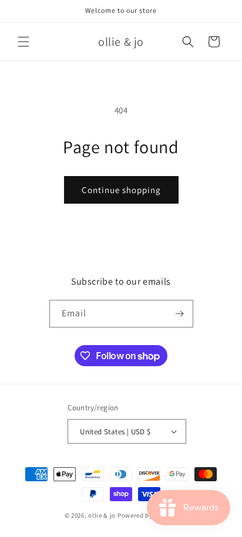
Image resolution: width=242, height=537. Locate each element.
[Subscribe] (180, 313)
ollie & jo (102, 515)
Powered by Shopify (147, 515)
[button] (23, 42)
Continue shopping (121, 189)
